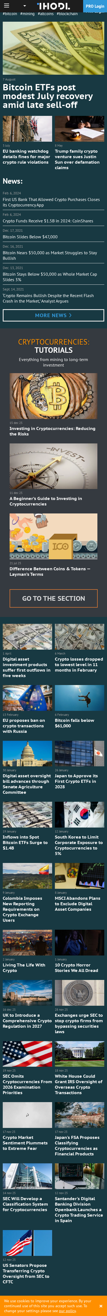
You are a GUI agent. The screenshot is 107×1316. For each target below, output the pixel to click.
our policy (67, 1310)
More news (51, 315)
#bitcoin (10, 13)
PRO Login (95, 6)
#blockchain (67, 13)
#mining (27, 13)
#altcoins (46, 13)
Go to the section (53, 598)
